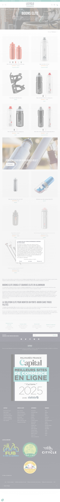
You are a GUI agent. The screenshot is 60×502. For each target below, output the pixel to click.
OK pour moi (39, 261)
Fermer (20, 261)
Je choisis (30, 261)
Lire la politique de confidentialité (22, 257)
